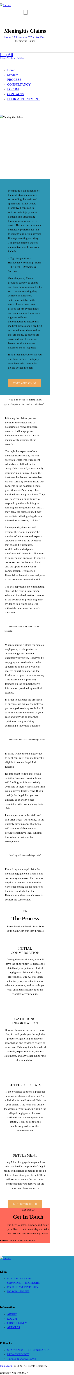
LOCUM (12, 1318)
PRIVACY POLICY (18, 1354)
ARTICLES (13, 1327)
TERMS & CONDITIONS (21, 1358)
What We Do (36, 37)
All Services (20, 37)
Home (7, 37)
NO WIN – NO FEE (18, 1291)
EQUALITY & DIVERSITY (22, 1287)
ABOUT (12, 1314)
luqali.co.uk (6, 1365)
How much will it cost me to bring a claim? (27, 739)
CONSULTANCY (17, 1323)
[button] (25, 402)
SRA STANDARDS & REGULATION (28, 1350)
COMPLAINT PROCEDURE (23, 1282)
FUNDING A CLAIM (19, 1278)
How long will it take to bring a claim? (25, 855)
